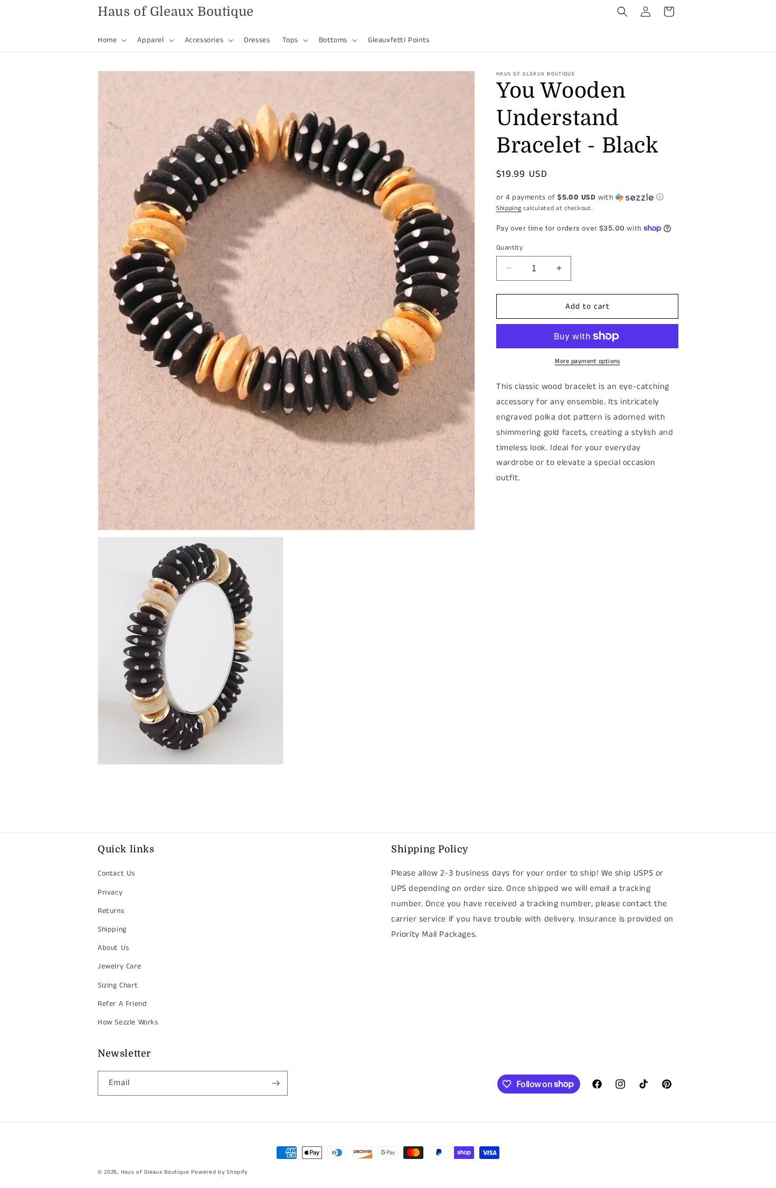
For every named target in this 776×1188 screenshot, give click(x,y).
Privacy (110, 892)
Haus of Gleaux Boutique (155, 1172)
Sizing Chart (118, 985)
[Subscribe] (275, 1083)
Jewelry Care (119, 966)
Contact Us (116, 874)
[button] (111, 40)
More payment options (587, 361)
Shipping (509, 208)
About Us (113, 948)
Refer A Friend (122, 1004)
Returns (111, 911)
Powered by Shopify (219, 1172)
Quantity (509, 247)
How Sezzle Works (128, 1022)
